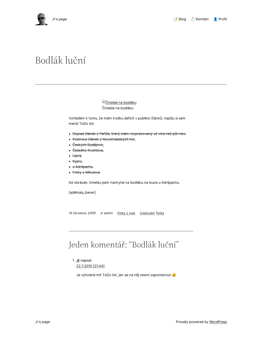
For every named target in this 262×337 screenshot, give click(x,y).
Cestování (147, 213)
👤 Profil (220, 19)
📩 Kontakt (200, 19)
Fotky (160, 213)
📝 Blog (180, 19)
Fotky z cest (126, 213)
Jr (78, 260)
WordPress (218, 322)
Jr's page (59, 19)
